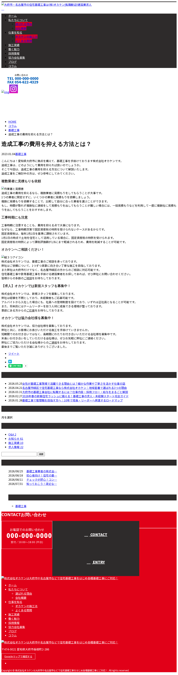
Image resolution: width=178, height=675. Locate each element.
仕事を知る (15, 32)
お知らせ (15, 438)
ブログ (12, 62)
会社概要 (20, 28)
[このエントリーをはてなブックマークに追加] (10, 362)
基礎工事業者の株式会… (41, 471)
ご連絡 (53, 342)
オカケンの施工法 (26, 36)
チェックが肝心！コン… (41, 479)
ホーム (12, 16)
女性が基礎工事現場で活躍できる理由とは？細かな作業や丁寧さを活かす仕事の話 (73, 383)
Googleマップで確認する (18, 656)
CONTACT (13, 87)
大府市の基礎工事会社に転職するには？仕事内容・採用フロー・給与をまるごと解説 (75, 392)
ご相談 (28, 278)
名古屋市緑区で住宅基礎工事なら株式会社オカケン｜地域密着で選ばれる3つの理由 (74, 388)
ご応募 (30, 310)
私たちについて (18, 20)
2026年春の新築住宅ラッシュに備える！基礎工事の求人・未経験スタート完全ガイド (75, 396)
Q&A (12, 434)
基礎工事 (13, 130)
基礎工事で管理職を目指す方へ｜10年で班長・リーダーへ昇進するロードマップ (72, 400)
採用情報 (13, 53)
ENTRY (98, 562)
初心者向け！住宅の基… (41, 475)
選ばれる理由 (23, 24)
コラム (12, 66)
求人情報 (15, 447)
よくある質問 (23, 41)
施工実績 (13, 45)
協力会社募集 (16, 57)
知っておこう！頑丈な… (41, 484)
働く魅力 (13, 49)
